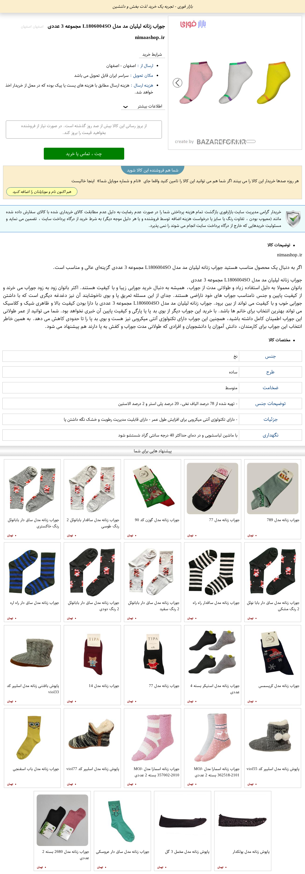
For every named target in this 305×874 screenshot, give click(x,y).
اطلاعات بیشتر (142, 106)
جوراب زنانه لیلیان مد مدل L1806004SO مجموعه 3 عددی (167, 267)
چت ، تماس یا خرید (84, 153)
